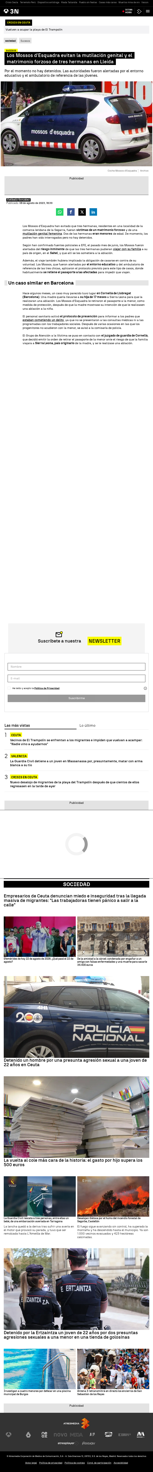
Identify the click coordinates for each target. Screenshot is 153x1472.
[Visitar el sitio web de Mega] (76, 1435)
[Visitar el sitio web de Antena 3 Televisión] (12, 1435)
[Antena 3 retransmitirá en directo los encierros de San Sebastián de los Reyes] (113, 1369)
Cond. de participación (99, 1462)
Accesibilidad (121, 1462)
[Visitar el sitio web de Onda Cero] (108, 1435)
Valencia (19, 756)
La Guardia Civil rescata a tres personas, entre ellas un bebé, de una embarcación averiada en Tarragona (36, 1220)
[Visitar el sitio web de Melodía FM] (140, 1435)
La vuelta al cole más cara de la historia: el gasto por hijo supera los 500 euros (73, 1162)
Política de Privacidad (47, 688)
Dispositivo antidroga (48, 2)
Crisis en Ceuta (24, 777)
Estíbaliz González (18, 199)
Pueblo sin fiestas (88, 2)
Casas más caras (108, 2)
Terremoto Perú (28, 2)
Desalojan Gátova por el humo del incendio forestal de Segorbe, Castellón (108, 1220)
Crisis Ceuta (12, 2)
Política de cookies (75, 1462)
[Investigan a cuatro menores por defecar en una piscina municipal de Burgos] (40, 1369)
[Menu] (148, 11)
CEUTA (16, 735)
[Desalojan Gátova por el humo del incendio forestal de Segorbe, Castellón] (113, 1196)
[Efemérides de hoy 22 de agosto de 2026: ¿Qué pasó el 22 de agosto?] (40, 936)
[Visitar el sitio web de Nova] (60, 1435)
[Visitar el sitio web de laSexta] (28, 1435)
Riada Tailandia (69, 2)
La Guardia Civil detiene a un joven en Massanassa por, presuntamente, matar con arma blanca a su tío (76, 763)
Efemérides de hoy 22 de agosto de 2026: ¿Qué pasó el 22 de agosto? (38, 960)
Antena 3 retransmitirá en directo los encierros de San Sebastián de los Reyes (109, 1393)
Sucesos (25, 40)
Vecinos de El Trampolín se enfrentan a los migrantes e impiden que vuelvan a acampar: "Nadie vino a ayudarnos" (76, 742)
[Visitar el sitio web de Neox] (44, 1435)
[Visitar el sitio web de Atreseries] (92, 1435)
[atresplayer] (139, 11)
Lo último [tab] (87, 726)
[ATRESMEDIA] (76, 1423)
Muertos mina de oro (129, 2)
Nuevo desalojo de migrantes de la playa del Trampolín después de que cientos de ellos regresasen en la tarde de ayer (74, 784)
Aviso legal (31, 1462)
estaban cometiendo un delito (43, 320)
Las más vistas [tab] (17, 726)
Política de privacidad (50, 1462)
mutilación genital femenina (42, 233)
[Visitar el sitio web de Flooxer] (88, 1443)
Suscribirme (76, 698)
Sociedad (76, 884)
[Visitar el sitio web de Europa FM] (124, 1435)
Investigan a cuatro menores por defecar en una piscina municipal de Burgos (37, 1393)
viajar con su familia (127, 249)
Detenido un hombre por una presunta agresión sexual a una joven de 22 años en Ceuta (75, 1062)
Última (128, 11)
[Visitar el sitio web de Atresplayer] (68, 1443)
